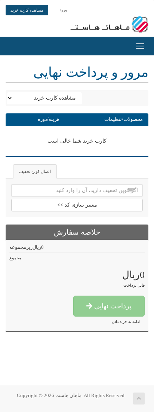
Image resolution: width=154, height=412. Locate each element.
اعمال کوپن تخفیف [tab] (35, 171)
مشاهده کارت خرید (26, 10)
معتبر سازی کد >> (77, 205)
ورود (63, 9)
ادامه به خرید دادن (126, 322)
